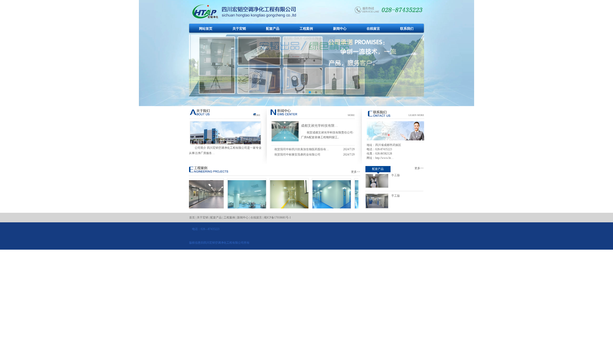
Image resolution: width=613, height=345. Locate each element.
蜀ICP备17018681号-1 (277, 217)
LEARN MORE (416, 115)
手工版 (395, 188)
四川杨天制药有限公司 (324, 212)
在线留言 (373, 28)
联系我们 (407, 28)
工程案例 (306, 28)
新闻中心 (339, 28)
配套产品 (272, 28)
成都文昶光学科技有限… (319, 125)
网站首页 (205, 28)
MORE (256, 115)
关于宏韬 (239, 28)
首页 (192, 217)
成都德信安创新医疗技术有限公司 (282, 214)
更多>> (355, 171)
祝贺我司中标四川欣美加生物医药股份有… (301, 149)
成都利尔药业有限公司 (197, 212)
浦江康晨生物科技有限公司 (239, 212)
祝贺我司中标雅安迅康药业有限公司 (297, 154)
